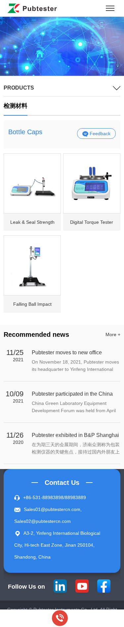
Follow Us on (26, 586)
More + (112, 334)
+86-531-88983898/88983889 (54, 497)
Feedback (99, 133)
